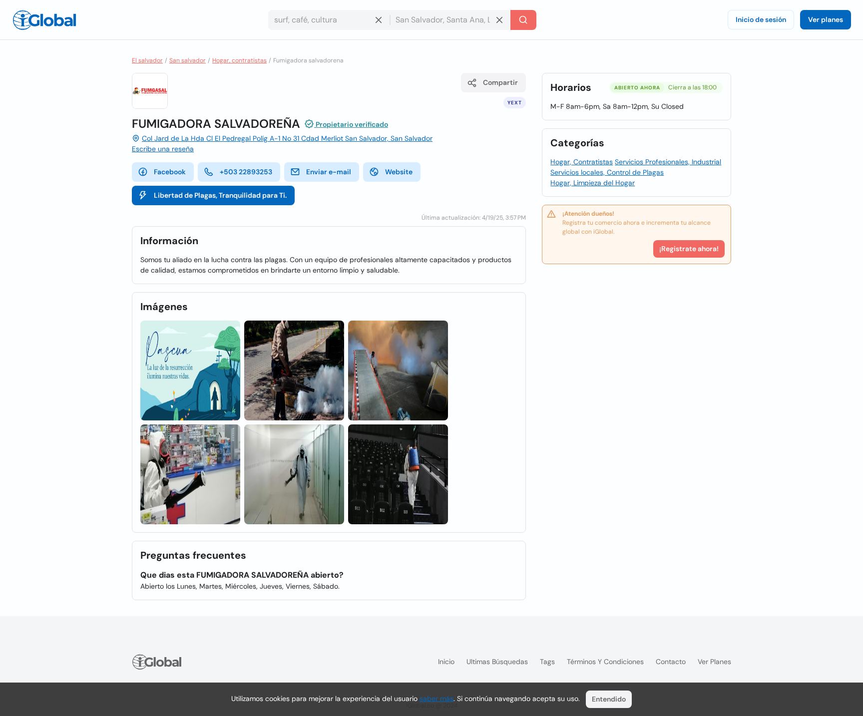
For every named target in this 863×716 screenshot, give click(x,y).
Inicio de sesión (761, 19)
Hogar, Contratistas (581, 161)
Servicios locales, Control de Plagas (607, 172)
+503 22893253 (246, 171)
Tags (547, 661)
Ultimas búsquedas (497, 661)
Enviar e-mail (328, 171)
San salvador (187, 60)
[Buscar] (523, 20)
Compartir (500, 82)
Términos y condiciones (605, 661)
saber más (436, 698)
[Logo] (44, 20)
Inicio (446, 661)
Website (399, 171)
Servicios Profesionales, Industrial (668, 161)
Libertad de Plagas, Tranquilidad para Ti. (220, 195)
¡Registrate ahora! (689, 248)
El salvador (147, 60)
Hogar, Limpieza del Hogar (592, 182)
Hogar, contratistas (239, 60)
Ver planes (825, 19)
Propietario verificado (351, 124)
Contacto (671, 661)
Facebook (170, 171)
